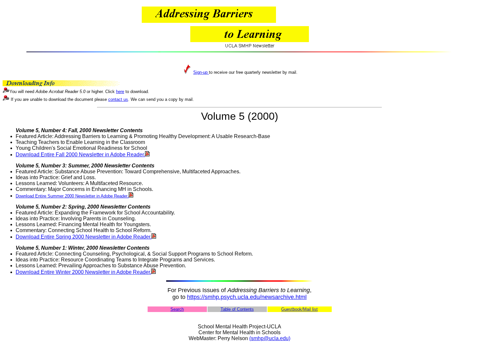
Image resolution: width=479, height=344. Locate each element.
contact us (118, 99)
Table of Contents (237, 309)
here (120, 91)
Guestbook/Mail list (299, 309)
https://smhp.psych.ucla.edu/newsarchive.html (247, 297)
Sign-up (201, 72)
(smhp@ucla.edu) (269, 338)
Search (177, 309)
